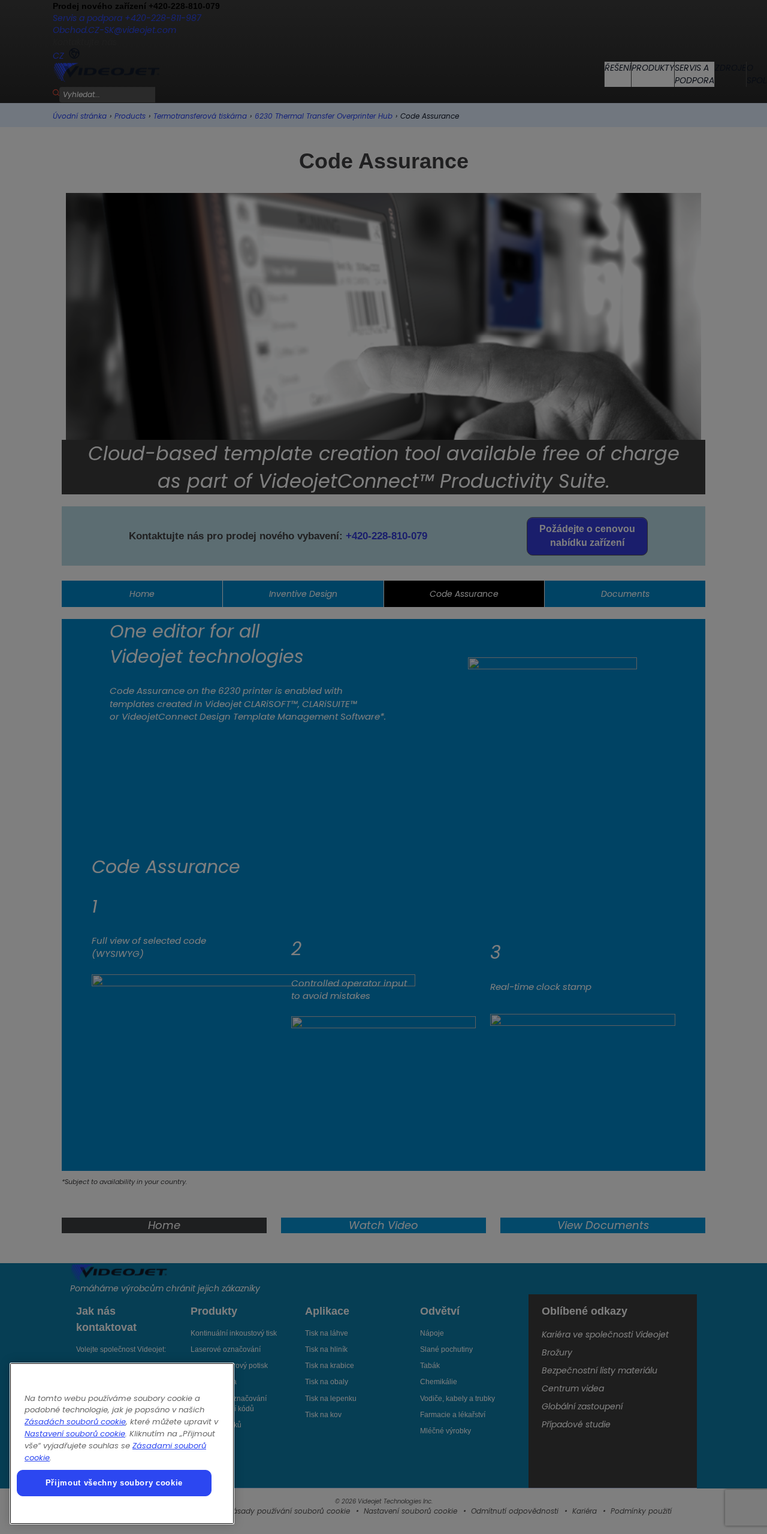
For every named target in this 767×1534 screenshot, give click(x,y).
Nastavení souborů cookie (75, 1433)
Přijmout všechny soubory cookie (114, 1482)
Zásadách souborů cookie (75, 1421)
